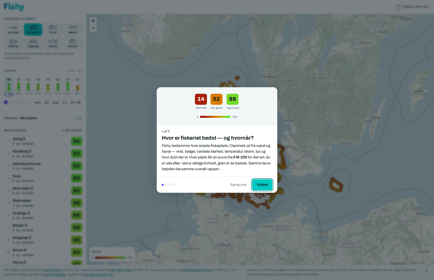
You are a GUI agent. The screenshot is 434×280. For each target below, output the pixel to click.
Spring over (238, 184)
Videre (262, 184)
